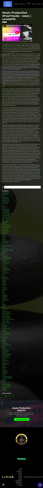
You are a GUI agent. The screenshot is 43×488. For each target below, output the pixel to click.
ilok (3, 275)
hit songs (4, 271)
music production (6, 318)
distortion (4, 242)
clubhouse (5, 229)
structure (4, 367)
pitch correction (6, 328)
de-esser (4, 236)
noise (3, 324)
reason (4, 342)
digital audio (5, 241)
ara (3, 208)
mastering (4, 296)
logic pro (4, 287)
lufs (3, 290)
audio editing (5, 212)
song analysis (5, 355)
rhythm (4, 348)
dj (2, 244)
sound (3, 361)
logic (3, 286)
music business (6, 311)
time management (7, 376)
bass (3, 220)
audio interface (6, 215)
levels (3, 283)
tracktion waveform (7, 378)
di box (4, 239)
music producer (6, 316)
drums (4, 247)
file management (6, 259)
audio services (6, 217)
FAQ (21, 468)
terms (3, 375)
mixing (4, 305)
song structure (6, 357)
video (3, 381)
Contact (20, 485)
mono (3, 307)
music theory (5, 321)
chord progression (7, 226)
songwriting (5, 360)
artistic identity (6, 211)
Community (22, 4)
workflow (4, 390)
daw (3, 235)
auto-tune (5, 218)
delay (3, 238)
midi (3, 301)
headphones (5, 268)
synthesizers (5, 372)
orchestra (4, 325)
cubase (4, 233)
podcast (4, 331)
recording (4, 343)
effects (4, 253)
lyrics (3, 293)
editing (4, 251)
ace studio (5, 203)
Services (39, 4)
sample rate (5, 351)
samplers (4, 352)
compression (5, 230)
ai (2, 205)
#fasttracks (5, 194)
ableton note (5, 200)
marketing (4, 295)
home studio (5, 272)
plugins (4, 330)
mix (3, 302)
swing (3, 369)
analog (4, 206)
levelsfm (4, 284)
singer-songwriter (6, 354)
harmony (4, 266)
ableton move (5, 198)
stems (3, 366)
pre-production (6, 334)
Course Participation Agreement (18, 481)
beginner (4, 223)
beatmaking (5, 221)
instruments (5, 278)
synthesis (4, 370)
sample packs (5, 349)
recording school (6, 345)
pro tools (4, 336)
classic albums (6, 227)
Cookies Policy (20, 477)
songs (3, 358)
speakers (4, 364)
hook (3, 274)
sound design (5, 363)
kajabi (3, 280)
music (3, 310)
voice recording (6, 387)
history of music (6, 269)
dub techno (5, 248)
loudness (4, 289)
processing (5, 337)
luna (3, 292)
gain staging (5, 262)
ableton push (5, 202)
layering (4, 281)
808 (3, 195)
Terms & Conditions (19, 471)
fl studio (4, 260)
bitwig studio (5, 224)
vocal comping (6, 384)
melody (4, 298)
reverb (4, 346)
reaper (4, 340)
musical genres (6, 322)
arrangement (5, 209)
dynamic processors (7, 250)
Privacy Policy (20, 474)
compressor (5, 232)
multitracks (5, 308)
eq (3, 254)
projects (4, 339)
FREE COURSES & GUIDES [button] (7, 4)
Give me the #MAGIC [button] (21, 419)
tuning (4, 379)
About (33, 4)
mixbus (4, 304)
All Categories (5, 192)
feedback (4, 256)
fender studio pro (6, 257)
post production (6, 333)
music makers (5, 315)
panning (4, 327)
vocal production (6, 385)
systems (4, 373)
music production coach (8, 319)
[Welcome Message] (3, 484)
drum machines (6, 245)
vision (3, 382)
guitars (4, 265)
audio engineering (7, 214)
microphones (5, 299)
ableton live (5, 197)
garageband (5, 263)
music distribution (6, 313)
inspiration (5, 277)
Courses (16, 4)
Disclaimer (19, 483)
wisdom (4, 388)
